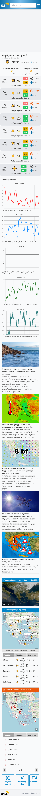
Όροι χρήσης (35, 793)
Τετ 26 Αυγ (8, 655)
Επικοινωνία (25, 793)
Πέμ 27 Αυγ (20, 655)
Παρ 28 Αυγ (32, 655)
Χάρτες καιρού (8, 782)
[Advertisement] (20, 30)
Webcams (34, 781)
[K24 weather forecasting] (5, 5)
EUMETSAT (34, 580)
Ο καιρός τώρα (22, 782)
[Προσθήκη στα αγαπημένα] (26, 55)
